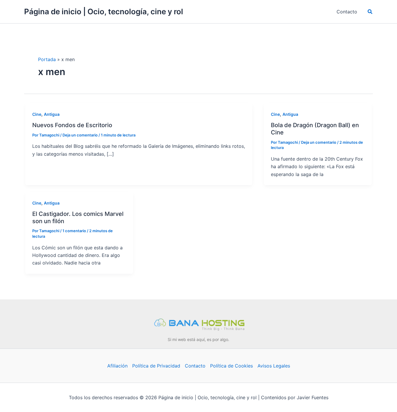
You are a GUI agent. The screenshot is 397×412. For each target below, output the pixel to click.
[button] (370, 11)
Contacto (195, 366)
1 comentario (74, 230)
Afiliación (117, 366)
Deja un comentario (80, 135)
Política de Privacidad (156, 366)
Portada (47, 59)
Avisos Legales (273, 366)
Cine (36, 114)
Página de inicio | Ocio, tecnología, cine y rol (103, 11)
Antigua (52, 114)
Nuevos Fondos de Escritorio (72, 125)
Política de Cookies (231, 366)
